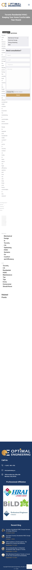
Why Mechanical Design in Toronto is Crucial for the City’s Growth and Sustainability (18, 554)
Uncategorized (6, 32)
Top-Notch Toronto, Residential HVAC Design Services (18, 536)
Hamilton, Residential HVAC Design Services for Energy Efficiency (18, 530)
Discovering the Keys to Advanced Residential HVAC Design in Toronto (15, 548)
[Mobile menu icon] (28, 4)
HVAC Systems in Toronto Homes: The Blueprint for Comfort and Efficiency (16, 542)
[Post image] (3, 530)
